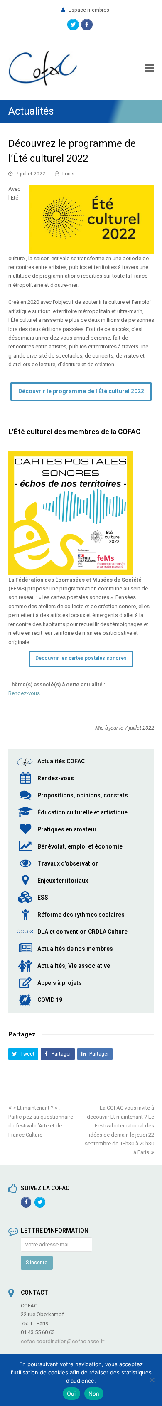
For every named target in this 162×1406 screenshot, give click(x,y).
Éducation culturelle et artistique (82, 812)
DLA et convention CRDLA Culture (82, 931)
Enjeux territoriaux (62, 880)
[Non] (151, 1380)
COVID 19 (49, 1000)
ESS (42, 897)
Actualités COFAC (61, 761)
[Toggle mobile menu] (149, 68)
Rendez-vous (24, 693)
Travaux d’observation (68, 863)
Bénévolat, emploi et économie (80, 846)
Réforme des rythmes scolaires (81, 914)
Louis (68, 174)
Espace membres (89, 10)
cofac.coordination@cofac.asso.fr (62, 1341)
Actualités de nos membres (75, 948)
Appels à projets (59, 982)
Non (94, 1393)
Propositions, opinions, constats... (85, 795)
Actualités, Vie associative (73, 965)
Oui (71, 1393)
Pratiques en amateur (67, 829)
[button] (23, 1054)
